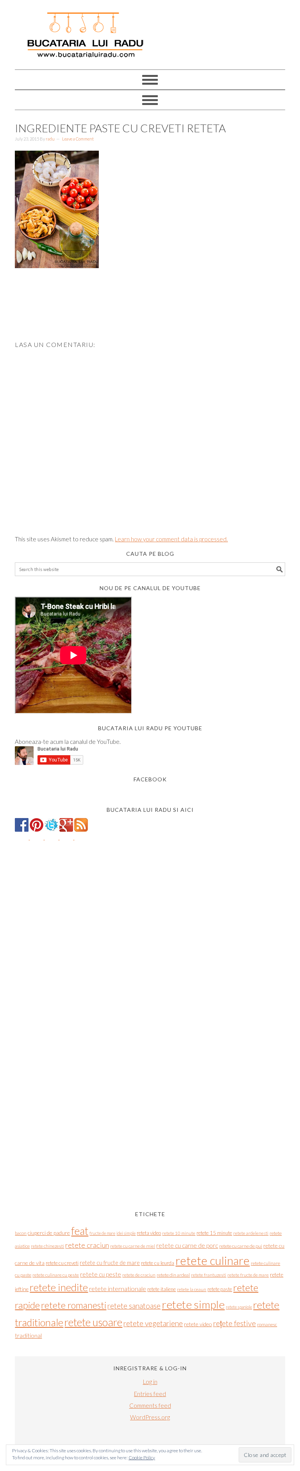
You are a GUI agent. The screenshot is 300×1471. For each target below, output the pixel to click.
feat (79, 1231)
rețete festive (234, 1323)
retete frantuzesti (208, 1275)
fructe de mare (102, 1233)
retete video (198, 1324)
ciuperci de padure (49, 1232)
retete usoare (93, 1322)
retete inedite (59, 1287)
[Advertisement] (157, 315)
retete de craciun (138, 1275)
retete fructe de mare (248, 1274)
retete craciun (87, 1245)
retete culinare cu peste (55, 1275)
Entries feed (150, 1393)
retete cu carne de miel (132, 1246)
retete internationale (117, 1288)
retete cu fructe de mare (110, 1262)
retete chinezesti (47, 1246)
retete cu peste (100, 1274)
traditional (28, 1335)
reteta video (149, 1233)
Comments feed (150, 1405)
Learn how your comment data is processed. (171, 539)
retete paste (219, 1289)
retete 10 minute (178, 1233)
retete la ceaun (191, 1289)
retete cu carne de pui (240, 1246)
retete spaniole (239, 1306)
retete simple (193, 1304)
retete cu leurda (157, 1263)
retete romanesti (73, 1305)
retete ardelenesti (250, 1233)
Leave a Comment (78, 138)
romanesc (267, 1324)
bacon (21, 1233)
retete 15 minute (214, 1233)
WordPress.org (150, 1417)
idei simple (126, 1233)
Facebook (150, 779)
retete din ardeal (173, 1275)
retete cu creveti (62, 1263)
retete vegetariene (153, 1323)
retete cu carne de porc (187, 1245)
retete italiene (161, 1289)
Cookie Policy (142, 1457)
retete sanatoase (134, 1305)
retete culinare (212, 1260)
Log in (150, 1381)
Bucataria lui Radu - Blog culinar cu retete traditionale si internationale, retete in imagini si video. (150, 31)
